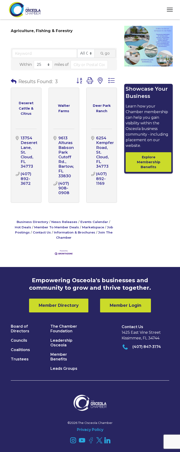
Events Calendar (94, 222)
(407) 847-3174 (146, 347)
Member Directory (59, 305)
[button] (168, 9)
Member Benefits (58, 356)
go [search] (107, 53)
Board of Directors (20, 328)
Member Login (125, 305)
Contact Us (42, 232)
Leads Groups (63, 368)
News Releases (64, 222)
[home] (24, 9)
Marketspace (93, 227)
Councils (19, 340)
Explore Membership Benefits (148, 162)
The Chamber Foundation (63, 328)
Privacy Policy (90, 429)
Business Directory (32, 222)
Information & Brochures (74, 232)
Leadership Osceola (61, 342)
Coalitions (20, 350)
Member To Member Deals (56, 227)
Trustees (20, 359)
